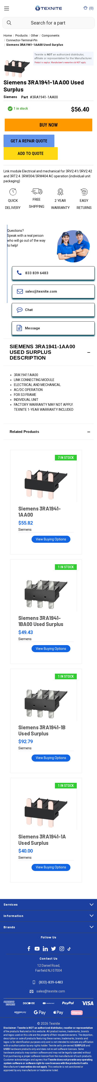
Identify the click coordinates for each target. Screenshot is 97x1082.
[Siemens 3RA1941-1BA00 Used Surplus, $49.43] (46, 588)
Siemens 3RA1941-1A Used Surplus (42, 839)
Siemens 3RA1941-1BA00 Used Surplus (41, 621)
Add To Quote (31, 153)
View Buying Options (51, 539)
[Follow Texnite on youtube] (37, 948)
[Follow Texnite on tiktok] (69, 948)
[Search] (6, 23)
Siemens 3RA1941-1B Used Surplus (42, 730)
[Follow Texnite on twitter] (53, 948)
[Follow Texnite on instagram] (61, 948)
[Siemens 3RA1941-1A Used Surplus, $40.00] (46, 806)
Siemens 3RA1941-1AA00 (39, 511)
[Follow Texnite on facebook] (28, 948)
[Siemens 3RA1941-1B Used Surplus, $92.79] (46, 697)
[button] (48, 352)
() (91, 8)
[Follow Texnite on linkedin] (45, 948)
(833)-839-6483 (51, 982)
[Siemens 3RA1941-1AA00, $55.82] (46, 478)
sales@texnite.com (50, 991)
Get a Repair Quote (29, 140)
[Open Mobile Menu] (6, 8)
